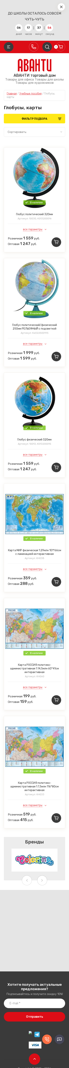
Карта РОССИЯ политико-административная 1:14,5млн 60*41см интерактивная (34, 668)
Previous (27, 880)
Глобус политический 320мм (34, 214)
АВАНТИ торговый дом (35, 75)
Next (42, 880)
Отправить (34, 1016)
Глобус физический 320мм (34, 439)
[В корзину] (56, 242)
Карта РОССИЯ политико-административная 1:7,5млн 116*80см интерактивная (34, 786)
